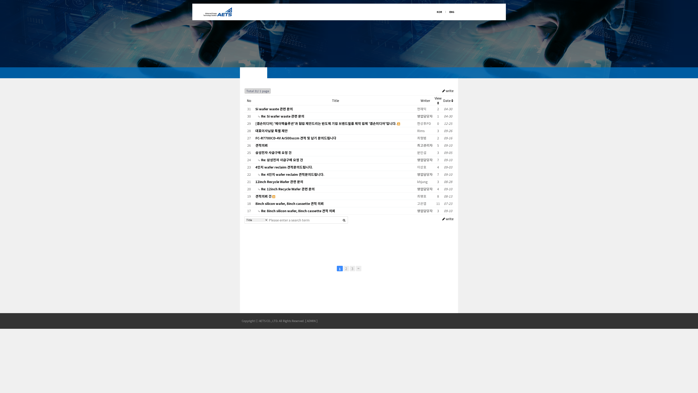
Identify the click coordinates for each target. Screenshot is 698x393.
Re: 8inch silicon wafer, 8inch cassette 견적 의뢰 (297, 210)
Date (447, 100)
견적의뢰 (261, 145)
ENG (451, 12)
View (438, 98)
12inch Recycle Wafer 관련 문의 (279, 181)
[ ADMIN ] (311, 321)
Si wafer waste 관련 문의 (274, 108)
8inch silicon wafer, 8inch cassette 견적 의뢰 (289, 203)
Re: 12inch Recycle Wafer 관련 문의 (287, 188)
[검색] (344, 220)
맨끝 (358, 268)
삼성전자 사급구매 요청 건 (273, 152)
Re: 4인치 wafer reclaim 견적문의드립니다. (292, 174)
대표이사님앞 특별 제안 (271, 130)
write (449, 90)
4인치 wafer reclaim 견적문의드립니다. (284, 167)
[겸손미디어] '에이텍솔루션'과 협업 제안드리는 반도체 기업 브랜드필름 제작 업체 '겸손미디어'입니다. (326, 123)
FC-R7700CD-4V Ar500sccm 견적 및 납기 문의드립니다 (295, 138)
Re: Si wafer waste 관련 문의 (282, 116)
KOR (439, 12)
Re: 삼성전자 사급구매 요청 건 (281, 159)
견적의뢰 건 (263, 196)
